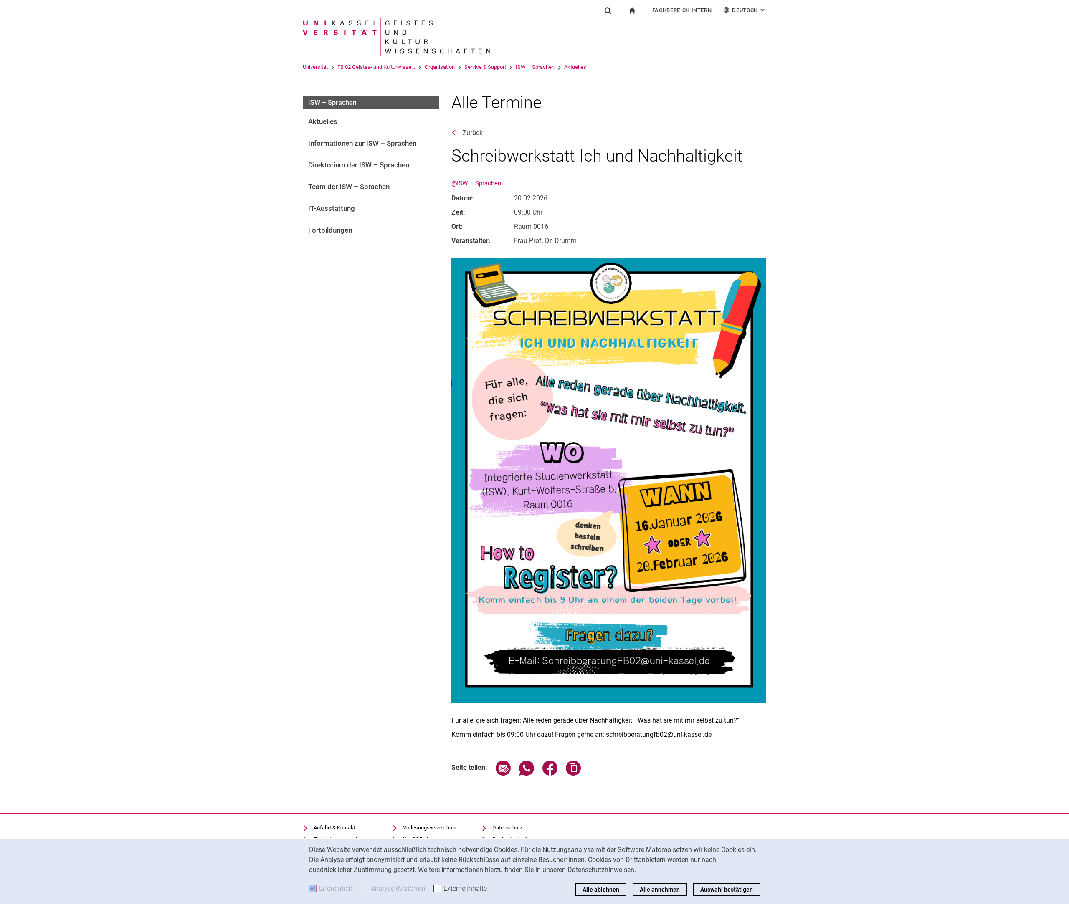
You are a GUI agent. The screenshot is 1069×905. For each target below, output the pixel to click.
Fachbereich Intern (682, 10)
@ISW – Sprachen (476, 183)
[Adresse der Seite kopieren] (573, 773)
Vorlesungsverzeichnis (429, 827)
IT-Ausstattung (331, 208)
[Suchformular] (608, 10)
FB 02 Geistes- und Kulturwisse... (376, 67)
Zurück (472, 133)
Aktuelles (575, 67)
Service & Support (485, 67)
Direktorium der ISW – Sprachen (358, 165)
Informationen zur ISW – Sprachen (362, 143)
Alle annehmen (660, 889)
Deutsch (749, 10)
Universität (315, 67)
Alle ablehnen (601, 889)
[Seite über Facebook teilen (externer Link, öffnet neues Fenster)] (549, 773)
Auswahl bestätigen (726, 889)
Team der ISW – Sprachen (349, 186)
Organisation (440, 67)
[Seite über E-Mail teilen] (503, 773)
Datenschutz (507, 827)
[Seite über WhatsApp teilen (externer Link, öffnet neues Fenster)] (526, 773)
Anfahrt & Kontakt (334, 827)
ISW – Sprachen (535, 67)
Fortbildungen (330, 230)
